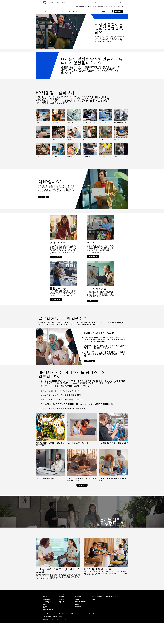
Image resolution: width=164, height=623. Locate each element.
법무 (84, 139)
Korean (103, 11)
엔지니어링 (102, 122)
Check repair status (79, 602)
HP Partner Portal (94, 598)
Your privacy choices (88, 613)
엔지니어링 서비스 (120, 122)
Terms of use (96, 613)
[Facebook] (109, 596)
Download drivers (78, 596)
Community (77, 599)
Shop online (61, 596)
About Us (45, 594)
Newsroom (45, 604)
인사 (53, 139)
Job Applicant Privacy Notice (91, 6)
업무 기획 (55, 122)
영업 (37, 156)
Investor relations (46, 599)
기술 (115, 156)
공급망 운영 (102, 156)
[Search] (117, 2)
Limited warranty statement (105, 613)
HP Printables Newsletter (48, 609)
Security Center (78, 606)
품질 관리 (117, 139)
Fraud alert (77, 604)
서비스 (69, 156)
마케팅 (101, 139)
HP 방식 (84, 11)
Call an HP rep (61, 598)
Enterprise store (62, 601)
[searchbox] (102, 2)
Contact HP (45, 596)
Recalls (44, 613)
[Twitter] (113, 596)
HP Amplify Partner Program (96, 596)
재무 (37, 139)
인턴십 (69, 139)
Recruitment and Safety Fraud (81, 6)
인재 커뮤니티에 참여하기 (120, 6)
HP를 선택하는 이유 (49, 11)
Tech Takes (45, 606)
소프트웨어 (86, 156)
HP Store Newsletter (47, 607)
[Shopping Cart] (121, 2)
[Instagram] (111, 596)
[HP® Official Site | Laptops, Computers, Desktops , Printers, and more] (44, 2)
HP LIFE (109, 6)
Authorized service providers (80, 601)
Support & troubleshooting (80, 598)
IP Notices (61, 616)
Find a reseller (61, 599)
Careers (44, 598)
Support (76, 594)
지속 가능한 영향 (104, 6)
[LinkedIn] (107, 596)
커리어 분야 (59, 11)
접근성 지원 (113, 6)
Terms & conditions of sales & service (50, 616)
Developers (93, 599)
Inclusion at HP (46, 602)
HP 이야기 (67, 11)
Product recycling (50, 613)
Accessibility (58, 613)
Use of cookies (79, 613)
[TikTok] (117, 596)
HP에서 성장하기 (76, 11)
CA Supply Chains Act (66, 613)
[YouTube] (115, 596)
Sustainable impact (47, 601)
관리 (37, 122)
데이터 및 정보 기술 (89, 122)
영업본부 (54, 156)
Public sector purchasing (64, 602)
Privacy (73, 613)
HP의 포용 (99, 6)
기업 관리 (70, 122)
